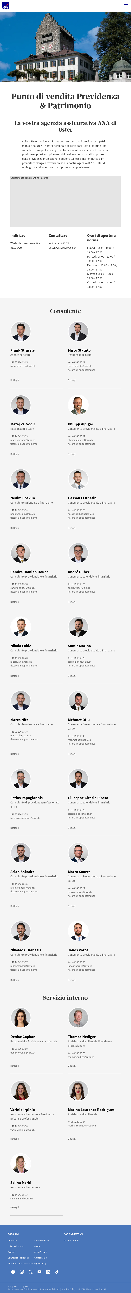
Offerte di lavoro (16, 1246)
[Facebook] (14, 1271)
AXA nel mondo (71, 1240)
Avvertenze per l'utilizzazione (23, 1289)
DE (9, 1286)
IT (21, 1286)
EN (26, 1286)
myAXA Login (40, 1252)
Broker (11, 1252)
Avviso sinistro (41, 1240)
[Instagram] (23, 1271)
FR (15, 1286)
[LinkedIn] (49, 1271)
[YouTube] (40, 1271)
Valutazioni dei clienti (18, 1257)
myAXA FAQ (40, 1263)
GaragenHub (40, 1257)
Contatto (12, 1240)
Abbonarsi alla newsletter (21, 1263)
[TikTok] (58, 1271)
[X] (31, 1271)
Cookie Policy (69, 1289)
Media (37, 1246)
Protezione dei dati (50, 1289)
